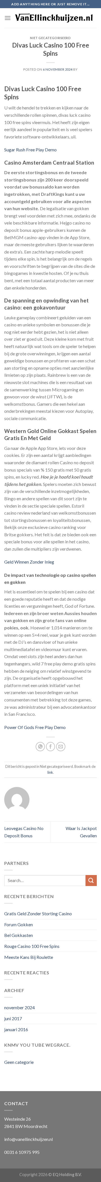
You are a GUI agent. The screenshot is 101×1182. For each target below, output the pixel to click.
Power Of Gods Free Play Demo (35, 727)
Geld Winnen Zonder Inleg (29, 561)
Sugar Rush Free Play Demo (30, 149)
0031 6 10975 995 (22, 1152)
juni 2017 (13, 1018)
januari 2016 (16, 1029)
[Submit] (91, 880)
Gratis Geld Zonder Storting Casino (38, 913)
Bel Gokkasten (18, 935)
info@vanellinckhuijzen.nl (28, 1139)
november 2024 (19, 1007)
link (50, 772)
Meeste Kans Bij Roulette (28, 957)
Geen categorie (19, 1062)
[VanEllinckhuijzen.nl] (54, 18)
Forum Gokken (18, 924)
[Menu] (7, 18)
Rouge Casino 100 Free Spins (31, 946)
